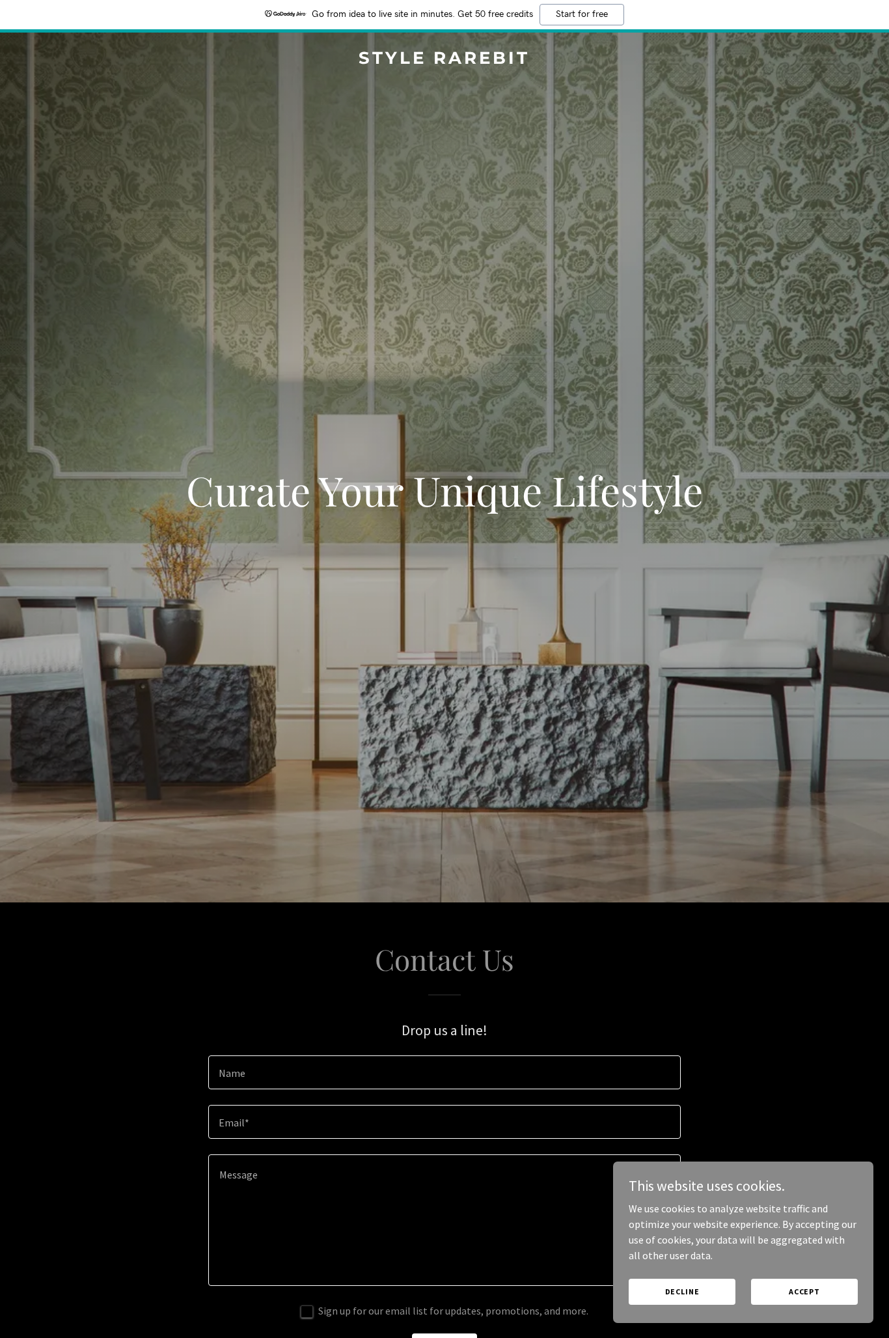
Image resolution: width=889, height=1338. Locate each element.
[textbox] (444, 1072)
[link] (445, 59)
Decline (682, 1291)
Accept (804, 1291)
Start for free (582, 14)
